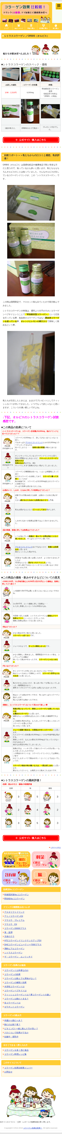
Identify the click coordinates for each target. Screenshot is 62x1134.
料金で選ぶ (31, 28)
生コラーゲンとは (12, 1003)
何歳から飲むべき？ (13, 1020)
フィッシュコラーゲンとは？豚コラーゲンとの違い (27, 994)
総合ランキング (19, 28)
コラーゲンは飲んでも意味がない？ (20, 978)
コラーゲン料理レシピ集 (15, 1054)
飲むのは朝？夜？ (12, 1024)
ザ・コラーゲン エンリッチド (18, 957)
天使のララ (9, 936)
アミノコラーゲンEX (13, 916)
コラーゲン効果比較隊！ (32, 1128)
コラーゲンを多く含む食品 (16, 1050)
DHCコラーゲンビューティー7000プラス (23, 944)
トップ (6, 28)
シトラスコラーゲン (13, 952)
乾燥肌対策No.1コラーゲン (16, 894)
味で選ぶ (56, 28)
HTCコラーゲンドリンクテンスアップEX (22, 940)
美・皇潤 (8, 932)
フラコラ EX (10, 924)
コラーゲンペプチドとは (15, 990)
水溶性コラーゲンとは (14, 986)
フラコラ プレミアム (14, 920)
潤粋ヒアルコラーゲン (14, 948)
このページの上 (56, 847)
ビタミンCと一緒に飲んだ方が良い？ (21, 1028)
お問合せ (8, 1072)
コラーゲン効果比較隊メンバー (18, 1068)
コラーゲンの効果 (12, 974)
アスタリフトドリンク (34, 442)
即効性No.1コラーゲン (14, 898)
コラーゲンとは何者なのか (16, 970)
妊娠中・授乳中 (11, 1037)
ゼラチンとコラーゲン (14, 1007)
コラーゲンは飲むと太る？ (16, 999)
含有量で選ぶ (43, 28)
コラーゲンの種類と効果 (15, 982)
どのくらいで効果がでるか (16, 1032)
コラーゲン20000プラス (15, 928)
